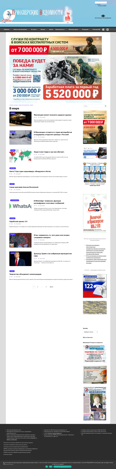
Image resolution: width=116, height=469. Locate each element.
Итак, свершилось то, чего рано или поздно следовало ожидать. (52, 236)
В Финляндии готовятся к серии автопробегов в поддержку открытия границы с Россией (53, 133)
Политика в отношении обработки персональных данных (18, 442)
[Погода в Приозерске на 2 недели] (102, 5)
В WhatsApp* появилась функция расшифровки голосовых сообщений (49, 202)
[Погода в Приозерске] (101, 2)
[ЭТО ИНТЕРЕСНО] (20, 212)
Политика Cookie (8, 454)
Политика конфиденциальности (62, 466)
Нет (51, 466)
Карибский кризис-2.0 (18, 221)
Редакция (85, 29)
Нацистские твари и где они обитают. (49, 152)
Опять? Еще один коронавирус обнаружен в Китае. (30, 171)
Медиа (43, 29)
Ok (46, 466)
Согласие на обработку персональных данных (15, 444)
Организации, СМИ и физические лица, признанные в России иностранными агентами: (96, 261)
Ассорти (33, 29)
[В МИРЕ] (20, 125)
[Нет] (114, 465)
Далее (51, 286)
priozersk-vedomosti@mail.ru (55, 433)
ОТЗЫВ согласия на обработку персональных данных (17, 452)
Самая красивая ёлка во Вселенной (23, 187)
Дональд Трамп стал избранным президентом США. (53, 255)
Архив (51, 29)
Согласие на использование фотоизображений (16, 446)
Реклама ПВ (96, 29)
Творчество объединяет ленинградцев (25, 274)
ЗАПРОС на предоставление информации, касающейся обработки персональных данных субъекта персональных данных (21, 449)
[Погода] (97, 4)
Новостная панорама (20, 29)
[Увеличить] (104, 149)
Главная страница (13, 105)
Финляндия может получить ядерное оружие (52, 115)
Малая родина (73, 29)
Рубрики (6, 29)
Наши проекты (60, 29)
